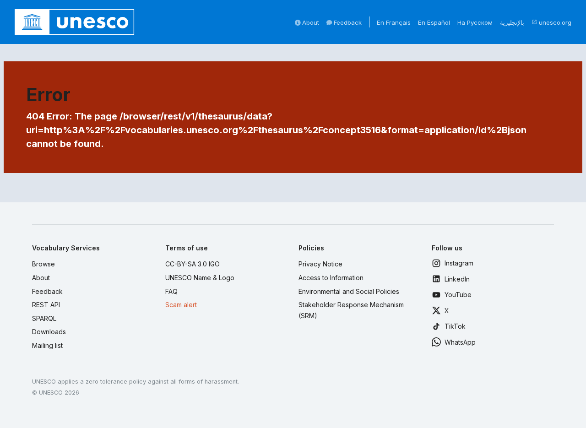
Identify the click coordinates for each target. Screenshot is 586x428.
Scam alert (181, 305)
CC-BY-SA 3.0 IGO (192, 264)
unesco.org (551, 22)
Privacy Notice (320, 264)
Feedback (347, 22)
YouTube (458, 294)
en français (394, 22)
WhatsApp (460, 342)
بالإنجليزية (512, 22)
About (309, 22)
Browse (43, 264)
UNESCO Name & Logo (199, 278)
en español (434, 22)
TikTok (455, 326)
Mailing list (47, 345)
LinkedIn (457, 279)
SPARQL (44, 318)
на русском (475, 22)
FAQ (171, 291)
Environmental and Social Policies (348, 291)
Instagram (459, 263)
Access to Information (331, 278)
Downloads (49, 332)
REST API (46, 305)
